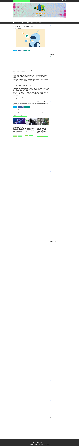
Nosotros (27, 22)
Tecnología (17, 109)
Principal (14, 109)
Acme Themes (47, 444)
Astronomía (18, 22)
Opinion (32, 22)
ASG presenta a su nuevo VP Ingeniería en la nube (40, 112)
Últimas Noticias (38, 22)
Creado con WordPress (33, 444)
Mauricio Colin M (21, 28)
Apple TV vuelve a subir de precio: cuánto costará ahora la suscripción (41, 0)
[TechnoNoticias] (13, 22)
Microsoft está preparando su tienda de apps (20, 112)
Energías (22, 22)
